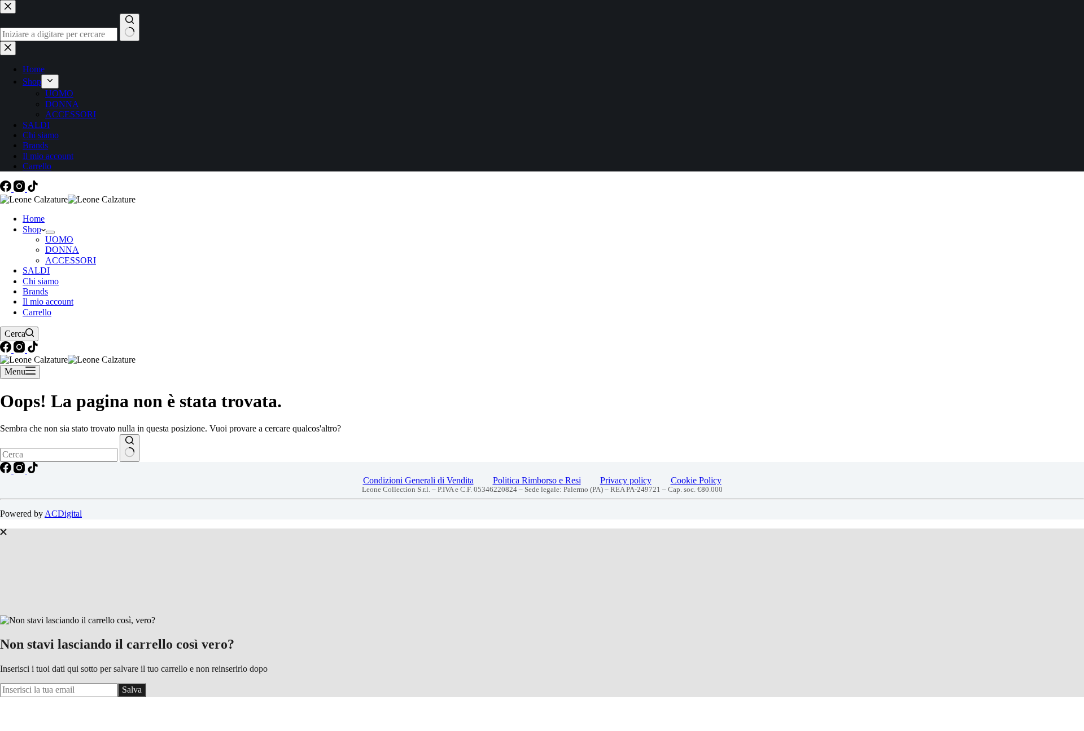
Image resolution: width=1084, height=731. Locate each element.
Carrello (37, 312)
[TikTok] (32, 188)
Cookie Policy (696, 480)
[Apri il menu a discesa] (50, 232)
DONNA (62, 249)
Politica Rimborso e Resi (537, 480)
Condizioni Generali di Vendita (418, 480)
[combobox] (58, 454)
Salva (132, 689)
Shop (32, 229)
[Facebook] (7, 188)
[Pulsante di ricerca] (129, 448)
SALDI (36, 270)
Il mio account (48, 301)
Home (34, 218)
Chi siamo (41, 281)
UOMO (59, 239)
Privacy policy (626, 480)
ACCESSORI (70, 260)
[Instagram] (20, 188)
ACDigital (63, 513)
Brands (35, 291)
